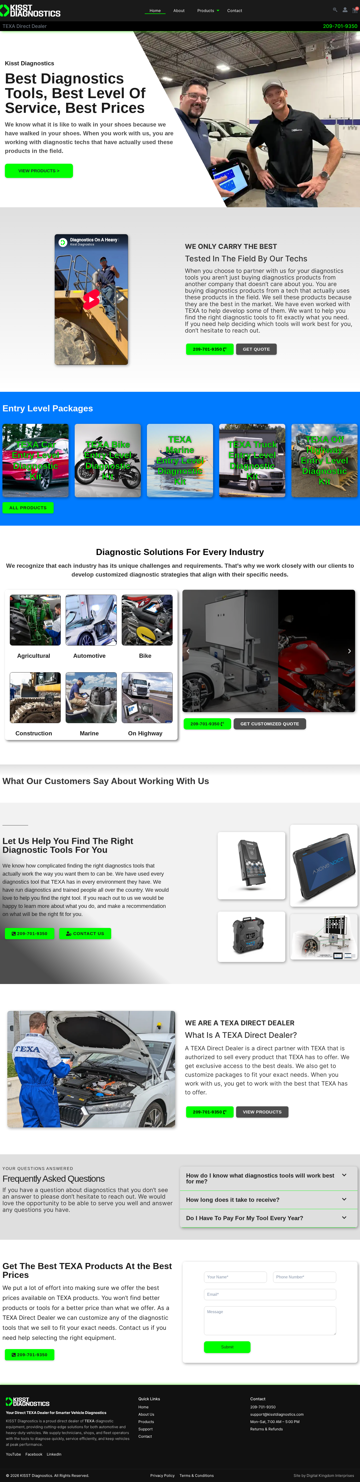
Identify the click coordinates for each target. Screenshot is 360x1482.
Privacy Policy (162, 1475)
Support (145, 1429)
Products (205, 10)
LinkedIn (54, 1454)
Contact (234, 10)
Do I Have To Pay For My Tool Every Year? (244, 1218)
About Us (146, 1414)
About (179, 10)
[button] (188, 651)
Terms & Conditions (197, 1475)
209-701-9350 (340, 26)
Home (155, 10)
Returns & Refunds (266, 1429)
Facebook (33, 1454)
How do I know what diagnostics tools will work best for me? (260, 1178)
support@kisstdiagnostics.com (277, 1414)
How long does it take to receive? (233, 1199)
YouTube (13, 1454)
